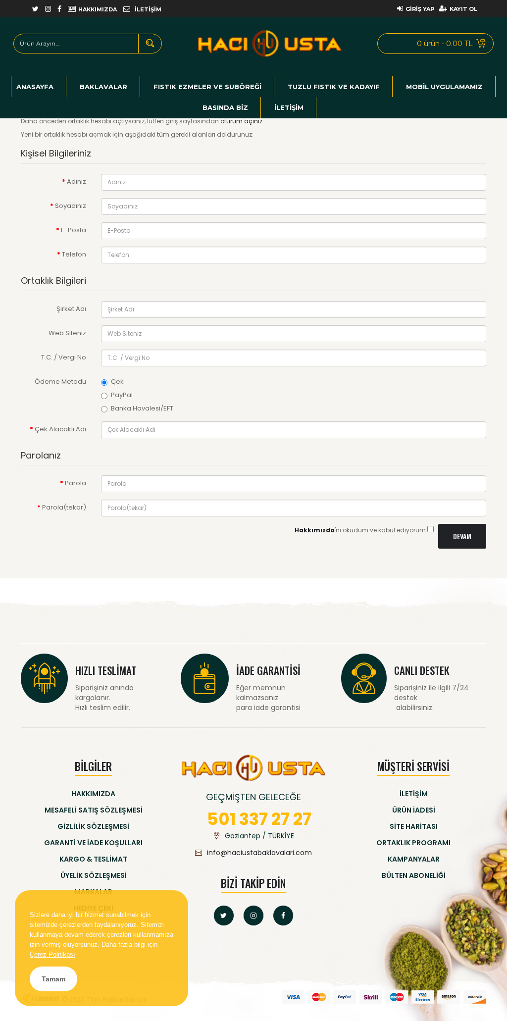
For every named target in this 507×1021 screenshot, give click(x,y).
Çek (117, 381)
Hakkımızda (93, 794)
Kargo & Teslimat (93, 859)
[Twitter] (223, 915)
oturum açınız (241, 121)
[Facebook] (283, 915)
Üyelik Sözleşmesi (93, 875)
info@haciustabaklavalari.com (259, 853)
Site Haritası (414, 826)
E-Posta (73, 230)
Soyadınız (70, 205)
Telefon (74, 254)
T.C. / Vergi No (63, 357)
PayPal (122, 395)
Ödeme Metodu (60, 381)
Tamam (53, 979)
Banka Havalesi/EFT (142, 408)
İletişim (414, 794)
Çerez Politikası (52, 954)
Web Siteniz (67, 333)
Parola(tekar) (64, 507)
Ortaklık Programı (413, 843)
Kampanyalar (414, 859)
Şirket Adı (71, 308)
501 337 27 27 (259, 819)
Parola (75, 483)
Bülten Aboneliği (414, 875)
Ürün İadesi (413, 810)
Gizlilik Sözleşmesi (93, 826)
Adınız (76, 181)
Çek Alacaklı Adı (60, 429)
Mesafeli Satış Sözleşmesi (94, 810)
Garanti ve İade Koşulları (93, 843)
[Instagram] (253, 915)
